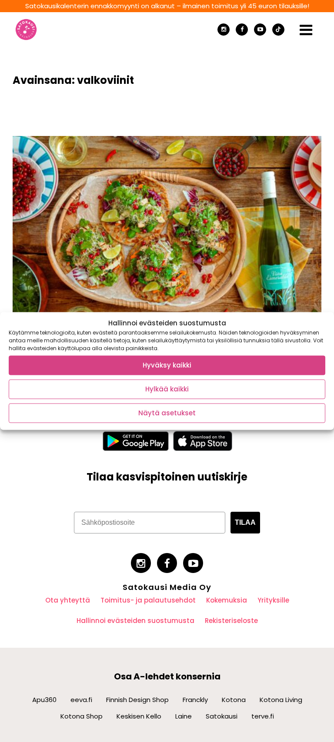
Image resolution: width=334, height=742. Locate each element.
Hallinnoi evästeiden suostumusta (135, 620)
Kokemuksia (226, 600)
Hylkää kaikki (167, 389)
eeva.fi (81, 699)
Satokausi (221, 716)
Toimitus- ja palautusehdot (148, 600)
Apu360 (44, 699)
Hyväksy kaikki (167, 365)
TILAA (245, 522)
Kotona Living (281, 699)
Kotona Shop (81, 716)
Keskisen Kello (139, 716)
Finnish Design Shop (137, 699)
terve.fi (262, 716)
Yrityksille (273, 600)
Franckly (195, 699)
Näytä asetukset (167, 412)
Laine (183, 716)
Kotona (234, 699)
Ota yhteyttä (67, 600)
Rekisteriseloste (231, 620)
